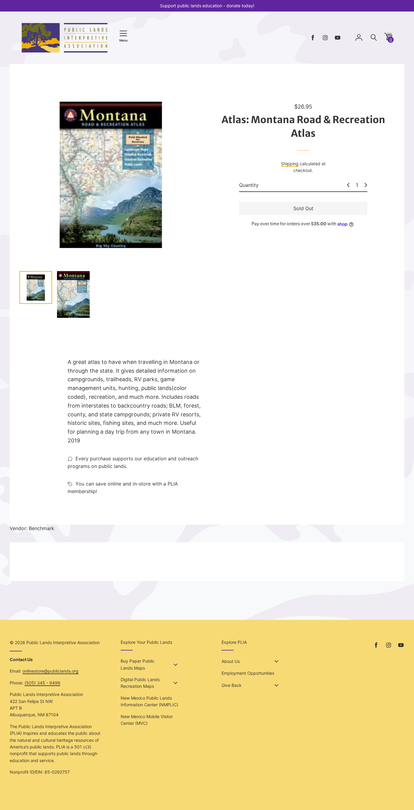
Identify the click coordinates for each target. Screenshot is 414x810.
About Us (231, 661)
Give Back (232, 685)
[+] (366, 185)
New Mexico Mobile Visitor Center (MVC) (147, 720)
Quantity (249, 185)
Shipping (290, 163)
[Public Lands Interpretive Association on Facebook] (312, 37)
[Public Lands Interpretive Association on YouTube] (337, 37)
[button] (388, 39)
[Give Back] (276, 685)
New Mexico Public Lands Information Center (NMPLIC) (149, 701)
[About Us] (276, 661)
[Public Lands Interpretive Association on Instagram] (325, 37)
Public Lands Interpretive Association (63, 642)
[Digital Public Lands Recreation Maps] (175, 683)
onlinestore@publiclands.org (50, 671)
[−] (348, 185)
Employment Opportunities (248, 673)
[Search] (373, 38)
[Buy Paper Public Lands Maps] (175, 665)
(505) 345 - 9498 (42, 682)
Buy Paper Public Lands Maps (138, 664)
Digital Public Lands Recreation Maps (140, 683)
